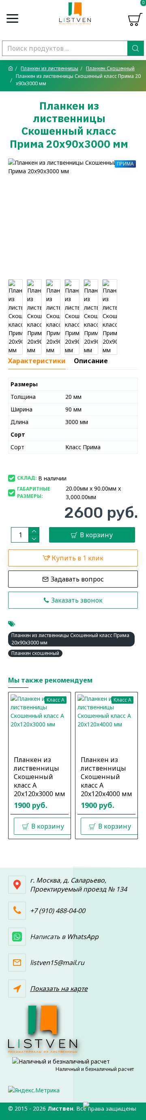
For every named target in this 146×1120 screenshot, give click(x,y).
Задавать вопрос (77, 579)
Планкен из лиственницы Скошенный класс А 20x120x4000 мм (106, 777)
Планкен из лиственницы (49, 68)
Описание (91, 361)
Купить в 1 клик (77, 558)
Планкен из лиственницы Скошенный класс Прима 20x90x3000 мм (70, 639)
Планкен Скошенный (110, 68)
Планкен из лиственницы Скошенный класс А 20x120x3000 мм (39, 777)
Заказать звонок (77, 600)
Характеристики (37, 361)
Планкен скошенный (35, 653)
